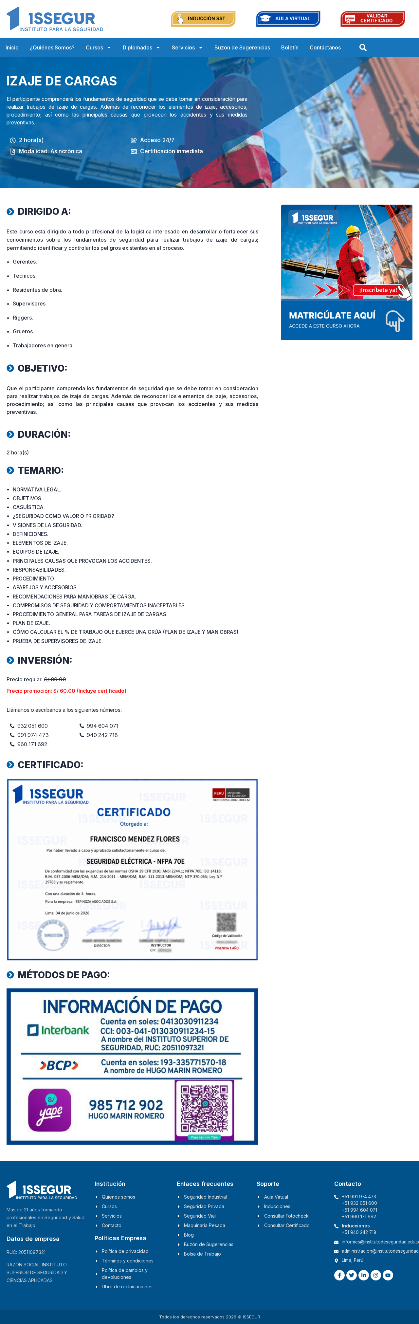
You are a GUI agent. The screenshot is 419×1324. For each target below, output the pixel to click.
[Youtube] (388, 1275)
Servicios (183, 47)
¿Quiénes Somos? (52, 47)
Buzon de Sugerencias (242, 47)
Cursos (94, 47)
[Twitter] (351, 1275)
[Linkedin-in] (363, 1275)
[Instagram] (376, 1275)
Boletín (290, 47)
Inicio (12, 47)
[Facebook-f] (339, 1275)
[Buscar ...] (363, 47)
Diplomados (137, 47)
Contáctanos (325, 47)
